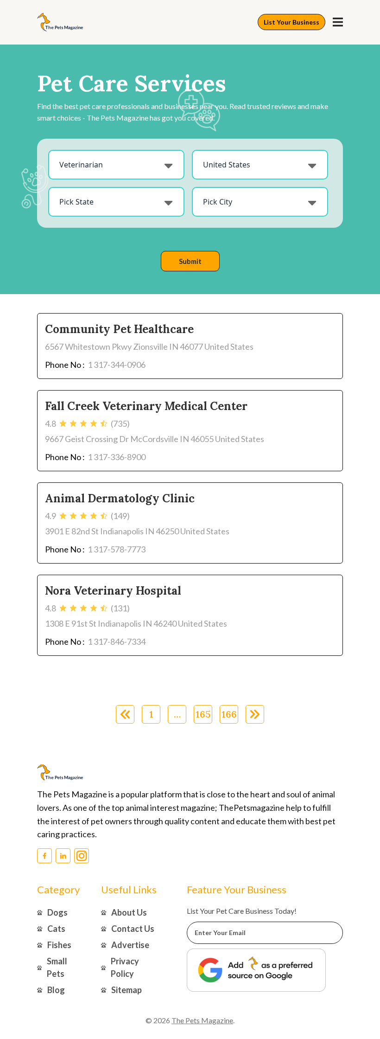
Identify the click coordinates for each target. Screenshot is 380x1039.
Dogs (57, 912)
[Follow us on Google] (256, 970)
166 (229, 714)
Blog (56, 990)
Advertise (130, 945)
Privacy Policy (125, 967)
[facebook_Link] (44, 855)
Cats (56, 929)
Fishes (59, 945)
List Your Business (291, 22)
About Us (129, 912)
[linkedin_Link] (63, 855)
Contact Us (132, 929)
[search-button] (338, 22)
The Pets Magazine (202, 1020)
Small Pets (57, 967)
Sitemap (126, 990)
